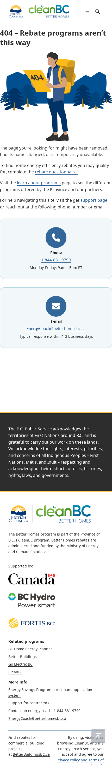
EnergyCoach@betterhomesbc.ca (56, 328)
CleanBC (15, 671)
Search (97, 11)
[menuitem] (86, 11)
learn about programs (39, 183)
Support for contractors (28, 702)
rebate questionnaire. (56, 172)
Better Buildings (22, 656)
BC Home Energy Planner (30, 648)
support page (93, 200)
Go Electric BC (20, 664)
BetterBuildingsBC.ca (31, 754)
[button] (98, 736)
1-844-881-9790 (56, 259)
